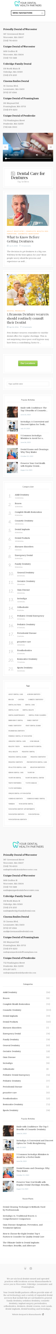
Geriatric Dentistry (12, 1051)
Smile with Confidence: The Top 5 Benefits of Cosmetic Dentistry (34, 409)
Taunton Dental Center (34, 778)
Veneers (11, 804)
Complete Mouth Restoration (16, 1004)
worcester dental (26, 804)
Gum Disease (34, 741)
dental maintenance (16, 715)
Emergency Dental (15, 720)
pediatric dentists (15, 762)
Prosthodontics (10, 1098)
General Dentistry (11, 1045)
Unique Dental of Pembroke (19, 116)
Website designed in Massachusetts (26, 1314)
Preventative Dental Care (37, 762)
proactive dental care (17, 767)
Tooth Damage (31, 783)
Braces (11, 699)
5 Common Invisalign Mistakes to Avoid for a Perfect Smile (32, 437)
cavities (21, 699)
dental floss (13, 710)
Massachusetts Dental (33, 746)
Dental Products (16, 311)
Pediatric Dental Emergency (16, 1075)
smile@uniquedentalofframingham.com (20, 952)
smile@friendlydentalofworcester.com (20, 870)
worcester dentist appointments (21, 809)
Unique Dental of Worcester (19, 46)
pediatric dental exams (17, 757)
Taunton (30, 772)
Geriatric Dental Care (17, 741)
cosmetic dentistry (35, 699)
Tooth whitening (15, 788)
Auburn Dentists (33, 694)
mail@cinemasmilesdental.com (18, 931)
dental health (28, 710)
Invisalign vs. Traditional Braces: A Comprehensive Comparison (20, 1217)
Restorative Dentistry (13, 1104)
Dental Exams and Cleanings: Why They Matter (35, 450)
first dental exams (33, 725)
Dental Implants (10, 1016)
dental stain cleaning (37, 715)
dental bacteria (14, 705)
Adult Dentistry (16, 231)
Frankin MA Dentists (16, 731)
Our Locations (28, 363)
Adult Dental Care (15, 694)
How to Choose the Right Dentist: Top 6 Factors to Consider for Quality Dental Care (23, 1235)
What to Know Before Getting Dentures (23, 239)
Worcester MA (33, 814)
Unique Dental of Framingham (21, 98)
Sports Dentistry (10, 1110)
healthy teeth (14, 746)
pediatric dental (28, 751)
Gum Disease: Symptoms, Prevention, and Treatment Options (23, 1226)
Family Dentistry (15, 725)
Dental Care (30, 705)
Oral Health (13, 751)
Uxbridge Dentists (15, 798)
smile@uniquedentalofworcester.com (21, 890)
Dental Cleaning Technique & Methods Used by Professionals (24, 1208)
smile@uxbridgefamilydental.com (19, 911)
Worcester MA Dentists (17, 819)
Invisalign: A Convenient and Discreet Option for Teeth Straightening (35, 423)
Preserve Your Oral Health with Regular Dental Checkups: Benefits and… (33, 464)
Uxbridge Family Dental (17, 64)
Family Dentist (32, 720)
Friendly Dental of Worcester (20, 29)
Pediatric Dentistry (12, 1081)
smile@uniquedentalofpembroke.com (19, 973)
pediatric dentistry (38, 757)
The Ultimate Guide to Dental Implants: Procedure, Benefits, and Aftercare (21, 1244)
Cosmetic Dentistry (28, 233)
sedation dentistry (37, 767)
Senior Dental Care (15, 772)
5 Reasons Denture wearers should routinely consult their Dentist (28, 318)
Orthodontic (8, 1069)
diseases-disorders (12, 1028)
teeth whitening (14, 783)
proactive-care (10, 1093)
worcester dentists (16, 814)
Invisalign (8, 1063)
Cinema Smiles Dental (16, 81)
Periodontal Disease (12, 1087)
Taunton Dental (14, 778)
